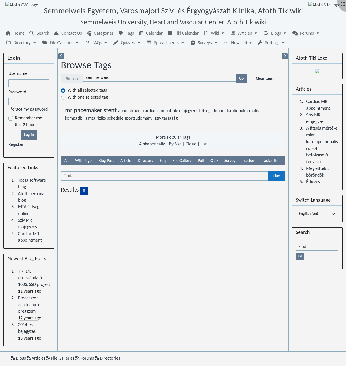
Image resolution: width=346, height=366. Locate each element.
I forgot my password (28, 109)
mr (69, 111)
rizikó (102, 118)
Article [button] (125, 161)
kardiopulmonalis (243, 111)
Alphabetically (152, 144)
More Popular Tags (173, 137)
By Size (175, 144)
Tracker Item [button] (271, 161)
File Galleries (62, 358)
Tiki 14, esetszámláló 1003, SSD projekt (34, 278)
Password (17, 92)
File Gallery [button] (181, 161)
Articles (38, 358)
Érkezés (313, 182)
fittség (205, 111)
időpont (219, 111)
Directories (109, 358)
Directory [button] (145, 161)
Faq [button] (163, 161)
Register (15, 145)
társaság (170, 118)
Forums (87, 358)
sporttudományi (139, 118)
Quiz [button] (214, 161)
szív (158, 118)
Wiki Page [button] (83, 161)
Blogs (21, 358)
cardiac (150, 111)
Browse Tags (86, 66)
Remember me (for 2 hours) (28, 121)
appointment (130, 111)
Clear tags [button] (264, 79)
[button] (214, 33)
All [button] (66, 161)
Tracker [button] (248, 161)
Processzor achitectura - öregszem (30, 305)
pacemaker (89, 111)
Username (17, 74)
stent (111, 111)
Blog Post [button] (106, 161)
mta (92, 118)
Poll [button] (201, 161)
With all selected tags (87, 90)
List (203, 144)
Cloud (191, 144)
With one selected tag (88, 97)
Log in (29, 135)
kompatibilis (76, 118)
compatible (168, 111)
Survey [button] (229, 161)
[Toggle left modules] (61, 56)
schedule (115, 118)
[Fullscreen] (343, 4)
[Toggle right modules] (285, 56)
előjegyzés (189, 111)
